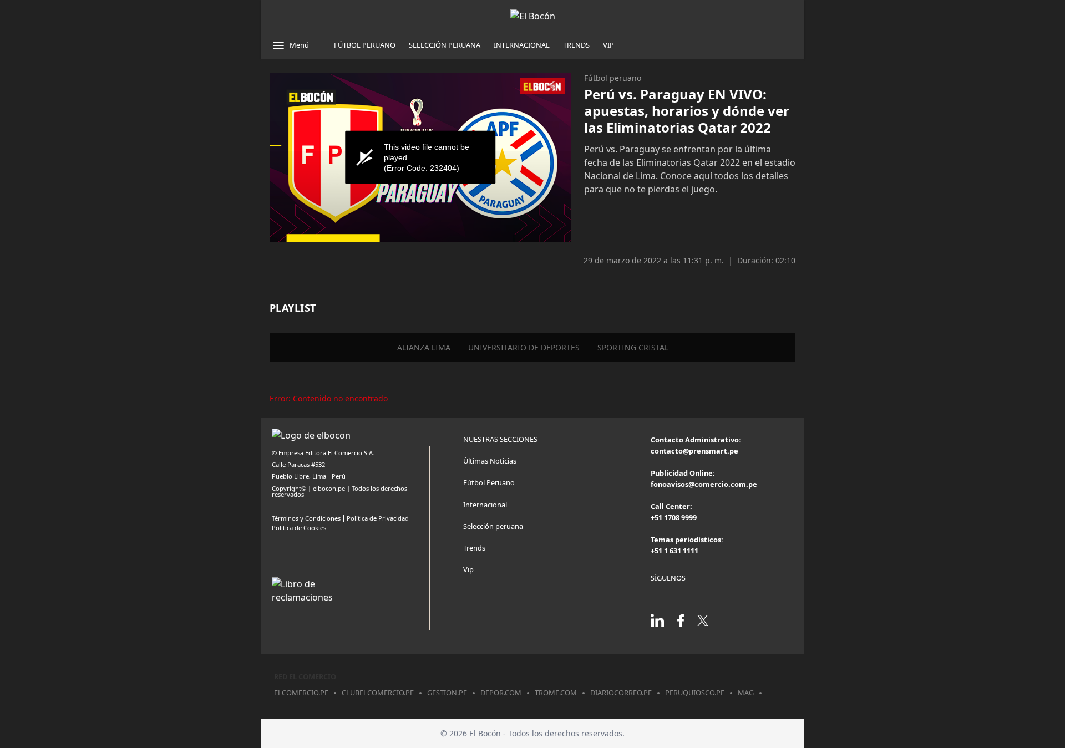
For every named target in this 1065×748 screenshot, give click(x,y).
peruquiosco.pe (694, 693)
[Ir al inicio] (532, 16)
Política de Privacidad (378, 518)
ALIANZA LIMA (423, 347)
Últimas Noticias (489, 461)
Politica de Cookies (299, 527)
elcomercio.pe (301, 693)
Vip (608, 45)
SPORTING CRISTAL (632, 347)
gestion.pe (447, 693)
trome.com (556, 693)
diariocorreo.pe (621, 693)
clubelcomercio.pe (378, 693)
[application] (420, 157)
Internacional (522, 45)
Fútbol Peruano (364, 45)
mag (746, 693)
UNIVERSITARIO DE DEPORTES (524, 347)
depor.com (500, 693)
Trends (576, 45)
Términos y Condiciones (306, 518)
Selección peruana (493, 526)
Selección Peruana (444, 45)
